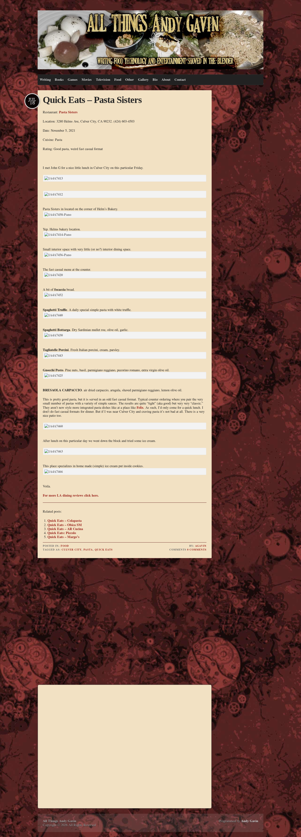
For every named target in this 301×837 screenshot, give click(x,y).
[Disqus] (125, 622)
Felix (140, 407)
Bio (155, 79)
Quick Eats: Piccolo (62, 532)
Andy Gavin (249, 820)
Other (129, 79)
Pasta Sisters (68, 112)
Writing (45, 79)
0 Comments (196, 549)
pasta (88, 549)
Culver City (72, 549)
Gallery (143, 79)
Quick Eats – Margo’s (63, 536)
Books (59, 79)
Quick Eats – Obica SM (65, 524)
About (166, 79)
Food (117, 79)
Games (73, 79)
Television (103, 79)
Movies (87, 79)
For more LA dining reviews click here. (71, 495)
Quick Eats (104, 549)
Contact (180, 79)
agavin (200, 546)
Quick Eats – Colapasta (65, 520)
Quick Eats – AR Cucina (65, 528)
